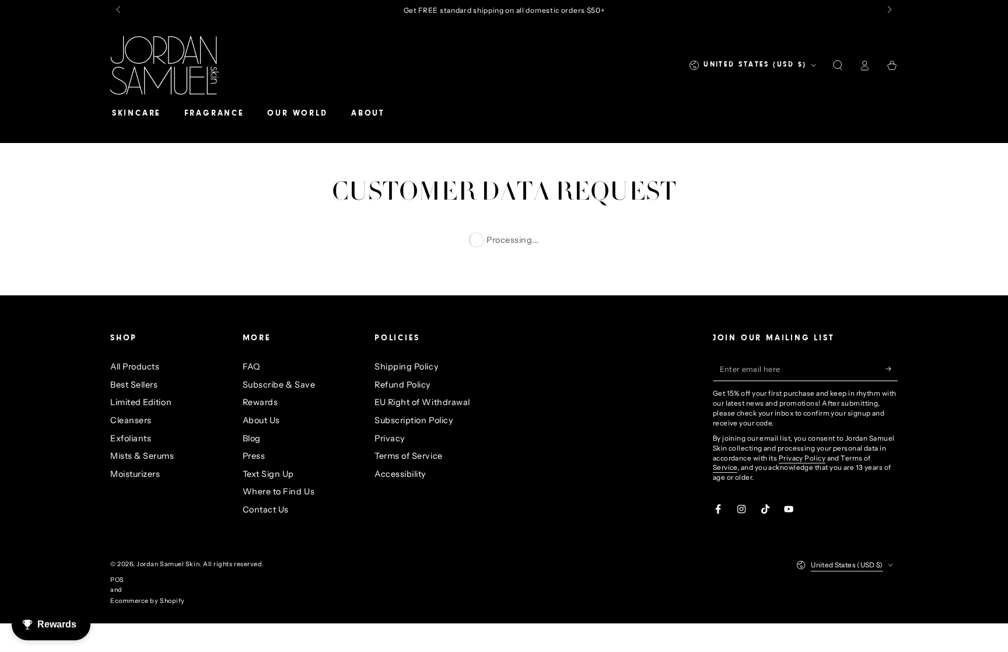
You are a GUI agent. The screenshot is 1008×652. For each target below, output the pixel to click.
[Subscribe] (892, 369)
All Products (134, 366)
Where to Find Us (279, 491)
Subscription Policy (413, 420)
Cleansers (131, 420)
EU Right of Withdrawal (422, 402)
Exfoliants (130, 438)
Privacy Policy (802, 458)
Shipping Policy (406, 366)
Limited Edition (141, 402)
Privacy (389, 438)
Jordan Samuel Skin (168, 564)
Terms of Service (408, 456)
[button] (837, 65)
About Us (261, 420)
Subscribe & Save (279, 384)
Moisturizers (135, 474)
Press (254, 456)
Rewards (260, 402)
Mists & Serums (142, 456)
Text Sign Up (268, 474)
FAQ (251, 366)
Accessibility (400, 474)
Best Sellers (134, 384)
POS (117, 580)
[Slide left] (119, 10)
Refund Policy (402, 384)
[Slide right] (889, 10)
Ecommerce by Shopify (147, 601)
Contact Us (266, 509)
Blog (252, 438)
